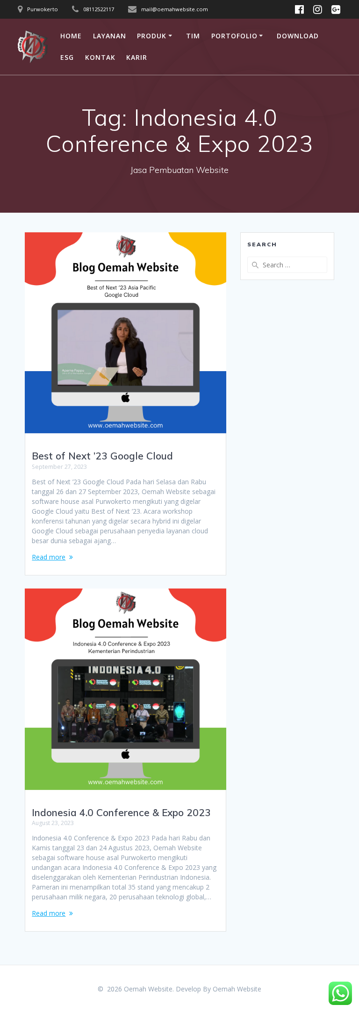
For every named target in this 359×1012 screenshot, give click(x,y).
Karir (136, 57)
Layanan (109, 35)
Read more (48, 557)
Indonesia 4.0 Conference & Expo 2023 (121, 812)
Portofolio (234, 35)
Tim (193, 35)
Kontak (100, 57)
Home (71, 35)
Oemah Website (237, 988)
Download (298, 35)
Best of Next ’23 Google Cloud (102, 456)
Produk (151, 35)
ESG (67, 57)
